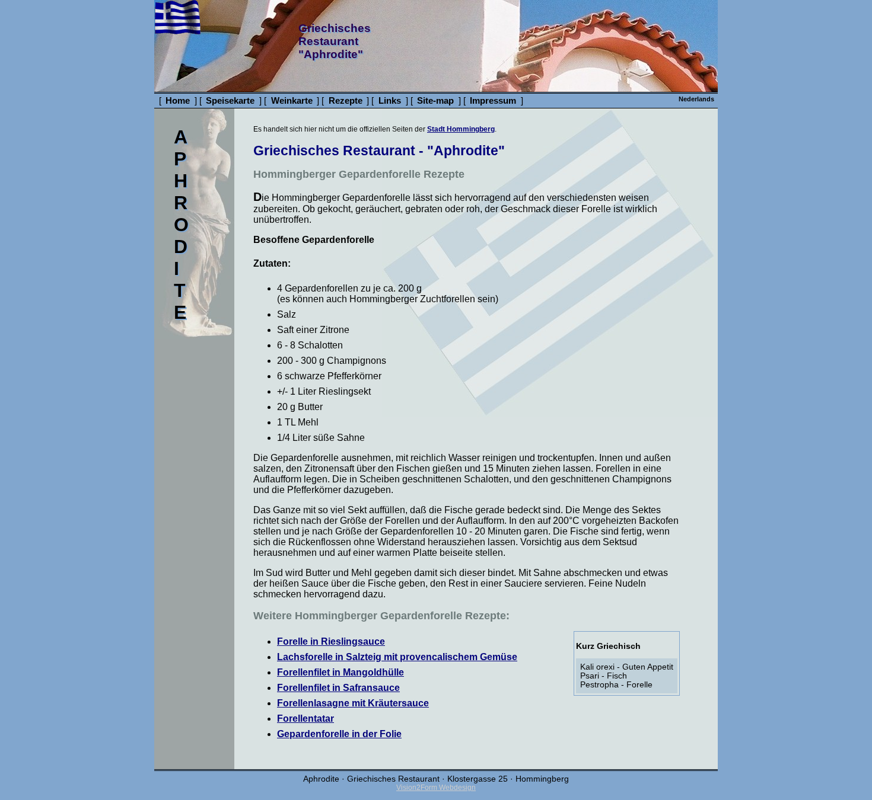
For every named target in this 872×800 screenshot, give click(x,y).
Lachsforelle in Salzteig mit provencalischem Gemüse (397, 657)
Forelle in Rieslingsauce (331, 641)
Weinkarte (292, 100)
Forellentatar (305, 718)
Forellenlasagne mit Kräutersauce (353, 703)
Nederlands (696, 99)
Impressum (493, 100)
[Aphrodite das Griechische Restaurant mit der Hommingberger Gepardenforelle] (178, 31)
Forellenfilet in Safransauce (338, 688)
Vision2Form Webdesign (436, 787)
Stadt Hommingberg (461, 129)
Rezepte (345, 100)
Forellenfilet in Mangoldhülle (340, 672)
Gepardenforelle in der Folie (339, 734)
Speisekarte (230, 100)
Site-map (435, 100)
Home (178, 100)
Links (389, 100)
